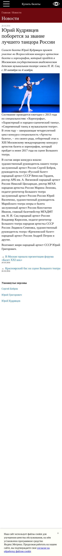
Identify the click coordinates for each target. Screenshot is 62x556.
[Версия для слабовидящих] (56, 4)
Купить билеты (31, 4)
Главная (6, 12)
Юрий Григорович (12, 294)
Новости (16, 12)
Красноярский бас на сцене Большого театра (32, 268)
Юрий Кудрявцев (11, 300)
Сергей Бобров (10, 288)
